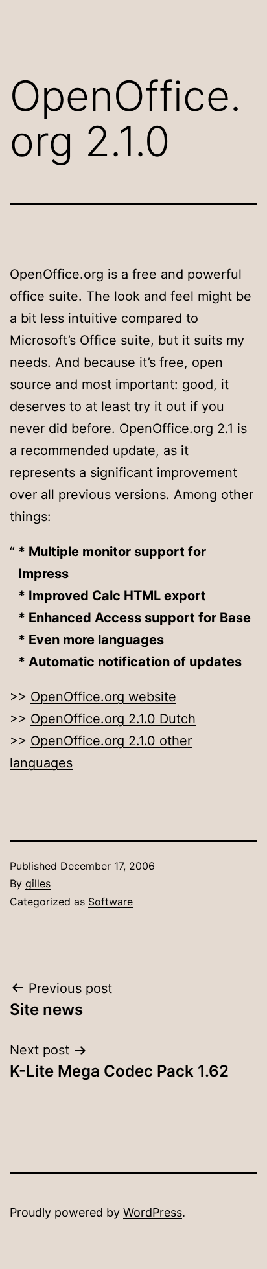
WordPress (152, 1212)
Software (110, 901)
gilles (38, 883)
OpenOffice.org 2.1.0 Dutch (113, 719)
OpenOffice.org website (103, 696)
